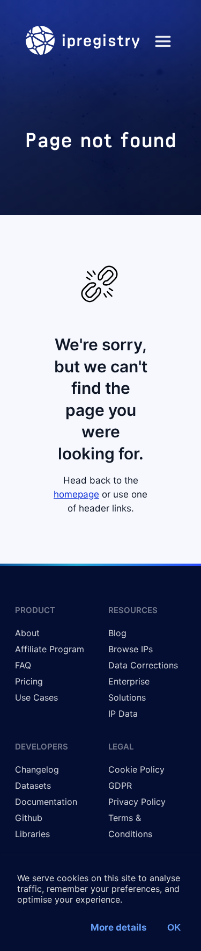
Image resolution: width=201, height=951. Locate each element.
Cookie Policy (136, 769)
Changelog (37, 769)
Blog (117, 633)
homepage (76, 494)
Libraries (32, 833)
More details (119, 927)
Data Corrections (143, 665)
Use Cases (36, 697)
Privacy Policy (137, 801)
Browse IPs (130, 649)
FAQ (23, 665)
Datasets (33, 785)
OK (174, 928)
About (27, 633)
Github (28, 817)
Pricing (29, 681)
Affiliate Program (49, 649)
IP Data (123, 713)
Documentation (46, 801)
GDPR (120, 785)
